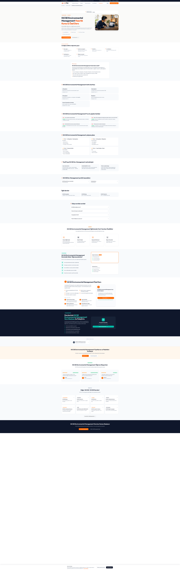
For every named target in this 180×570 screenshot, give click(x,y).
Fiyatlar (81, 3)
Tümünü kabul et (109, 567)
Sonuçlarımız (101, 3)
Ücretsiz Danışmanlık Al (102, 326)
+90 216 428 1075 (64, 0)
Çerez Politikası (86, 568)
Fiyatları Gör (85, 355)
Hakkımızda (102, 0)
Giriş (107, 3)
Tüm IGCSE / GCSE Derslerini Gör (89, 416)
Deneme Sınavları (87, 3)
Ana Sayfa (63, 5)
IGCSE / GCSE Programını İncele (95, 429)
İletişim (117, 0)
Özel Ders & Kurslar (75, 3)
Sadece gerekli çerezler (101, 567)
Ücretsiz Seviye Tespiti (114, 3)
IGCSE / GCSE (68, 5)
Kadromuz (106, 0)
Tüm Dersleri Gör (74, 37)
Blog (110, 0)
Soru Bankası (94, 3)
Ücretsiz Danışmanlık (66, 37)
